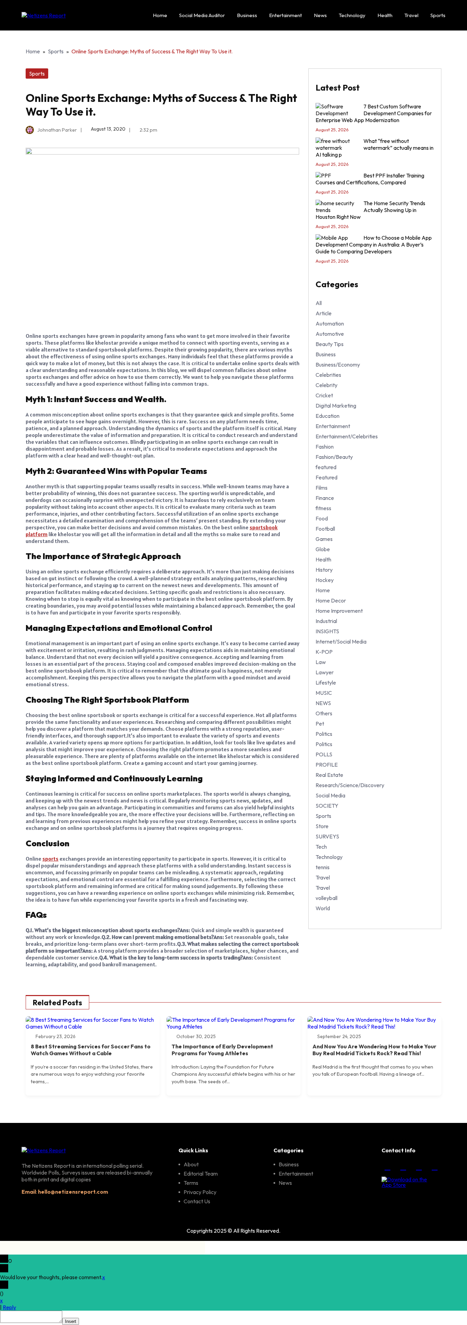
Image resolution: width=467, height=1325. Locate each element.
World (323, 908)
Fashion (325, 446)
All (319, 303)
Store (322, 826)
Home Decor (331, 600)
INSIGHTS (327, 631)
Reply (9, 1307)
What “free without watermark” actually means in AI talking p (374, 147)
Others (324, 713)
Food (322, 518)
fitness (323, 508)
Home (160, 15)
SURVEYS (327, 836)
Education (327, 415)
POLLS (324, 754)
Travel (411, 15)
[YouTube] (434, 1166)
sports (50, 858)
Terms (191, 1182)
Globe (323, 549)
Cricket (324, 395)
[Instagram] (403, 1166)
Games (324, 538)
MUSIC (324, 692)
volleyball (326, 898)
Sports (437, 15)
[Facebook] (387, 1166)
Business (247, 15)
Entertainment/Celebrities (347, 436)
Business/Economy (338, 364)
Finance (325, 497)
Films (322, 487)
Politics (324, 733)
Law (321, 662)
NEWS (323, 703)
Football (325, 528)
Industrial (326, 621)
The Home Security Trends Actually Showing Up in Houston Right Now (370, 210)
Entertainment (285, 15)
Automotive (330, 333)
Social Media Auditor (202, 15)
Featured (326, 477)
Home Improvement (339, 610)
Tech (321, 846)
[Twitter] (419, 1166)
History (324, 569)
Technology (352, 15)
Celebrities (328, 374)
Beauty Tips (330, 344)
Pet (320, 723)
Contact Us (197, 1201)
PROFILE (327, 764)
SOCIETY (327, 805)
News (320, 15)
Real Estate (329, 774)
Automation (330, 323)
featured (326, 467)
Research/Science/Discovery (350, 785)
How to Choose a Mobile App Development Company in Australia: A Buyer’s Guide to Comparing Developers (374, 244)
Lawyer (325, 672)
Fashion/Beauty (334, 456)
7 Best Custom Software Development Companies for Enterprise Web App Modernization (374, 113)
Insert (70, 1321)
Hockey (325, 580)
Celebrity (326, 385)
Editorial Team (201, 1173)
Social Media (330, 795)
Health (384, 15)
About (191, 1164)
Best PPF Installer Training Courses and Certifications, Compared (370, 179)
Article (324, 313)
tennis (323, 867)
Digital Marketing (336, 405)
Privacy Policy (200, 1192)
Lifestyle (326, 682)
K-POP (324, 651)
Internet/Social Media (341, 641)
